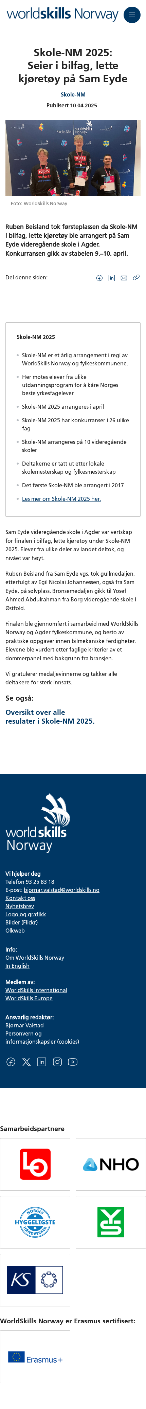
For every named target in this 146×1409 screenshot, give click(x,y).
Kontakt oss (20, 897)
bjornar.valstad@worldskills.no (61, 889)
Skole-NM (73, 94)
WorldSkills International (36, 990)
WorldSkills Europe (29, 998)
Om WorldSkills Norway (34, 957)
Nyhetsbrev (19, 906)
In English (17, 965)
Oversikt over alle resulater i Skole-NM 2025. (50, 716)
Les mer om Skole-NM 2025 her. (61, 498)
